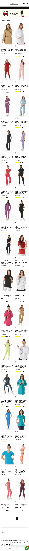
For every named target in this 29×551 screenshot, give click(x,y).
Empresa (4, 532)
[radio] (1, 46)
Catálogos (4, 529)
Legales (3, 535)
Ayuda (3, 525)
